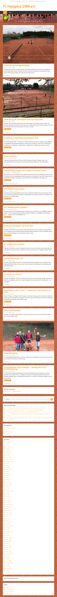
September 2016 (9, 525)
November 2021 (8, 483)
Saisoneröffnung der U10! (13, 258)
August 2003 (8, 568)
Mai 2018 (7, 508)
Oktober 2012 (8, 541)
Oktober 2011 (8, 545)
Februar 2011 (8, 547)
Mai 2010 (7, 549)
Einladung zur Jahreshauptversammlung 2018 (21, 138)
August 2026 (8, 442)
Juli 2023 (7, 471)
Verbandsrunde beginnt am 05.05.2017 (18, 226)
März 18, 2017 (12, 371)
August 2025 (8, 451)
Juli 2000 (7, 572)
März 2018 (7, 510)
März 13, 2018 (15, 140)
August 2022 (8, 475)
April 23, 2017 (12, 246)
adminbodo (7, 140)
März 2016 (7, 527)
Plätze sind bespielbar (12, 310)
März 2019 (7, 502)
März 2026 (7, 450)
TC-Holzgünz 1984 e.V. (19, 6)
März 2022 (7, 481)
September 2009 (9, 553)
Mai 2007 (7, 557)
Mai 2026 (7, 448)
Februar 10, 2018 (12, 158)
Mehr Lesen (8, 129)
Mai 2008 (7, 555)
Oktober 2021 (8, 485)
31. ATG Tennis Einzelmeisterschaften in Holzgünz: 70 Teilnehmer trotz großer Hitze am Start (25, 408)
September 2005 (9, 562)
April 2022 (7, 479)
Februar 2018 (8, 512)
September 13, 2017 (13, 209)
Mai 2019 (7, 500)
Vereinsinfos (7, 75)
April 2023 (7, 473)
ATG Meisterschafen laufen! (14, 189)
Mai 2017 (7, 516)
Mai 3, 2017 (11, 227)
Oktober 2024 (8, 459)
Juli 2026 (7, 444)
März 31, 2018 (12, 67)
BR (6, 371)
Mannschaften (8, 238)
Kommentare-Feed (9, 591)
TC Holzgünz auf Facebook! (14, 244)
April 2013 (7, 535)
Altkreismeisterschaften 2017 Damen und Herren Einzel (25, 170)
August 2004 (8, 566)
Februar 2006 (8, 560)
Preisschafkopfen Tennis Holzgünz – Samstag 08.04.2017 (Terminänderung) (25, 368)
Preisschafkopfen (10, 156)
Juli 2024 (7, 463)
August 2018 (8, 506)
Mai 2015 (7, 529)
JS (6, 294)
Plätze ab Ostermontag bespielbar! (17, 65)
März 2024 (7, 467)
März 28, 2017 (12, 312)
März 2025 (7, 455)
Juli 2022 (7, 477)
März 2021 (7, 488)
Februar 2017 (8, 522)
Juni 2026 (7, 446)
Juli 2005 (7, 564)
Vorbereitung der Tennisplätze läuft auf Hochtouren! (23, 119)
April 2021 (7, 487)
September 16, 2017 (13, 191)
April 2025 (7, 453)
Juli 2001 (7, 570)
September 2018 (9, 504)
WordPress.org (8, 593)
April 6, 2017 (11, 294)
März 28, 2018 (12, 121)
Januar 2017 (8, 523)
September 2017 (9, 514)
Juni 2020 (7, 492)
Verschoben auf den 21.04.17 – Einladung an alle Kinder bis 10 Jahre (27, 291)
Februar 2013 (8, 537)
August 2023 (8, 469)
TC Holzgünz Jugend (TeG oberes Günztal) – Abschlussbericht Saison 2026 (22, 411)
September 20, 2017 (16, 172)
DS (6, 67)
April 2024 (7, 465)
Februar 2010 (8, 551)
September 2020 (9, 490)
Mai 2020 (7, 494)
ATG (16, 183)
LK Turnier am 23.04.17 (13, 274)
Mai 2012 (7, 543)
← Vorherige (7, 391)
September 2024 (9, 461)
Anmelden (7, 587)
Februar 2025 (8, 457)
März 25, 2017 (12, 355)
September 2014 (9, 531)
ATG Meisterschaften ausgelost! (16, 207)
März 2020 (7, 496)
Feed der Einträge (9, 589)
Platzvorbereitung (11, 353)
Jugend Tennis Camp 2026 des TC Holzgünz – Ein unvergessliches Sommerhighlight (24, 409)
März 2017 (7, 520)
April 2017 (7, 518)
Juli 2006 (7, 559)
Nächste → (19, 391)
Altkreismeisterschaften (10, 183)
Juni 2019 (7, 498)
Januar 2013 (8, 539)
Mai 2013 (7, 533)
